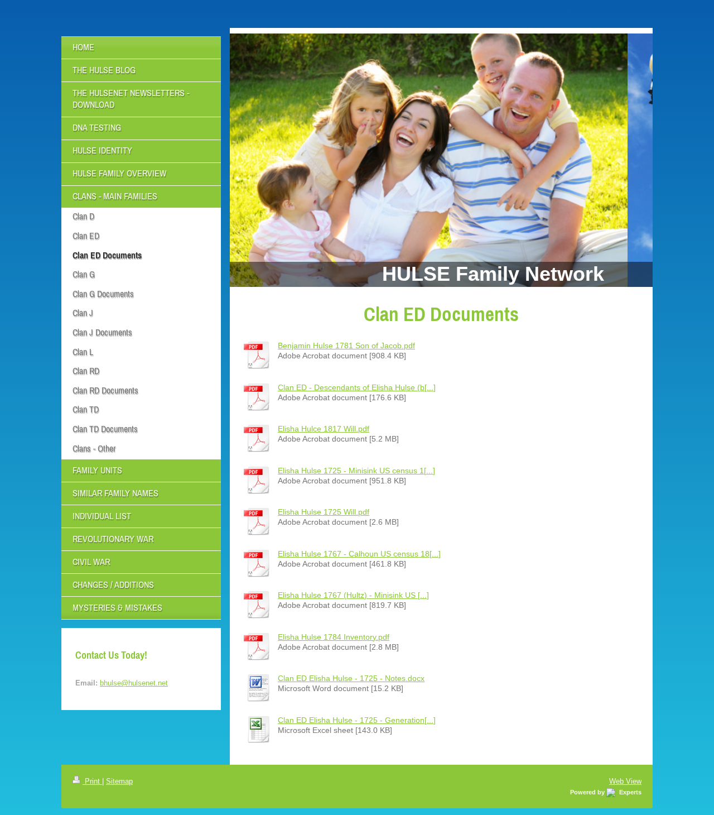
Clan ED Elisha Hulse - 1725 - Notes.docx (351, 678)
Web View (625, 780)
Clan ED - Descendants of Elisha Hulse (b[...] (357, 387)
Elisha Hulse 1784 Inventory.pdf (333, 636)
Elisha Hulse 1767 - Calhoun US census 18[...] (359, 553)
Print (92, 780)
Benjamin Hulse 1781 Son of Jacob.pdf (346, 345)
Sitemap (119, 780)
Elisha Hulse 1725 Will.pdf (323, 511)
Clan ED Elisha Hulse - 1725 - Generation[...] (357, 720)
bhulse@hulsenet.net (134, 682)
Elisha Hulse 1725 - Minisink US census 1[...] (356, 470)
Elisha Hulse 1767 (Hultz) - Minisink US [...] (353, 595)
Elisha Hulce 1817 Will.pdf (323, 428)
